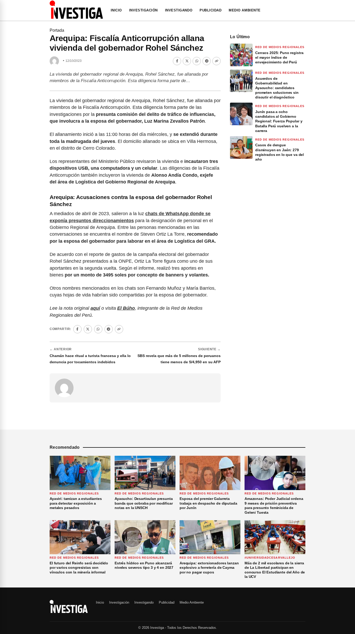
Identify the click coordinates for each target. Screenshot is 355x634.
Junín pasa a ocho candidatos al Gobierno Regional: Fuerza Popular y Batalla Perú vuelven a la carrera (278, 121)
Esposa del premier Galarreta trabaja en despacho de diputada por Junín (208, 503)
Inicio (116, 10)
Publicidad (210, 10)
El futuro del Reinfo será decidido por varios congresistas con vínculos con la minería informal (79, 567)
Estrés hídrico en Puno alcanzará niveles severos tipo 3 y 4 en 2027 (144, 565)
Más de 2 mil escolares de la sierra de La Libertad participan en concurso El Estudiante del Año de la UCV (275, 570)
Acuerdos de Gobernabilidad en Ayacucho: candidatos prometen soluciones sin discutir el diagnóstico (277, 88)
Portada (57, 30)
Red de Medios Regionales (279, 47)
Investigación (143, 10)
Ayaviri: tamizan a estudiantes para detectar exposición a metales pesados (76, 503)
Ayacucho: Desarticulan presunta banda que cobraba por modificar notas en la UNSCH (144, 503)
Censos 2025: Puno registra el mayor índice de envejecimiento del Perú (279, 57)
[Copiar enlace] (216, 61)
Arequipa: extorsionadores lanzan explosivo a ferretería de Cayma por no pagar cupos (209, 567)
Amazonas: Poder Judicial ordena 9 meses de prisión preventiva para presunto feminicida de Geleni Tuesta (274, 505)
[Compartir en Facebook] (177, 61)
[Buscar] (303, 10)
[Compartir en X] (187, 61)
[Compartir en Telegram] (206, 61)
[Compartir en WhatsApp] (197, 61)
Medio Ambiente (244, 10)
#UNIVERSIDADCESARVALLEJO (270, 557)
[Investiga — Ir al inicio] (76, 10)
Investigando (178, 10)
